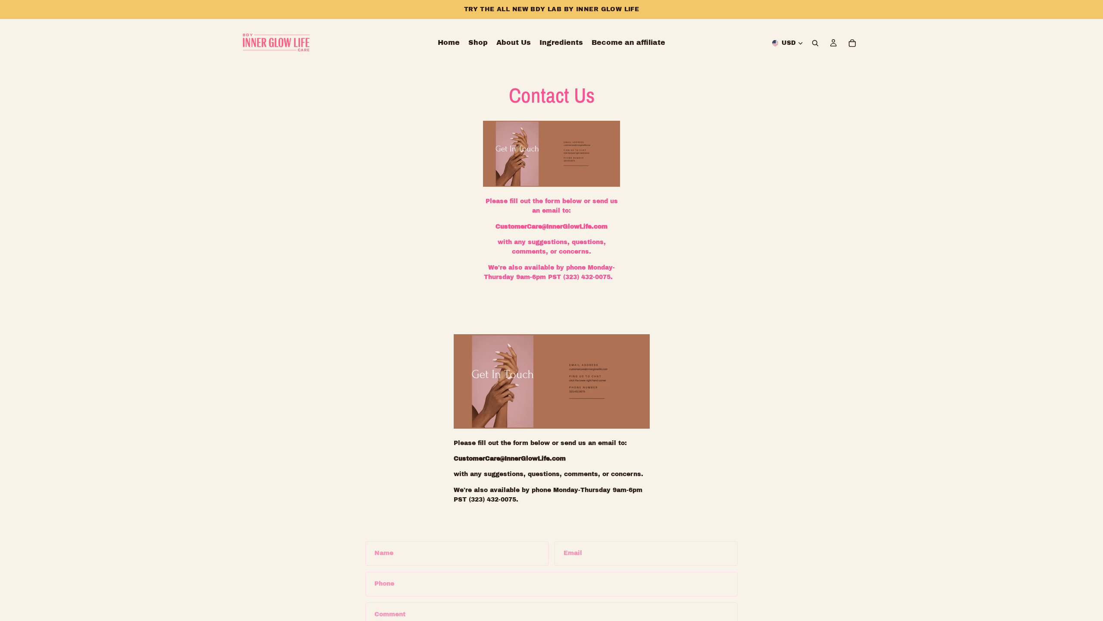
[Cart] (852, 43)
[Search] (815, 43)
